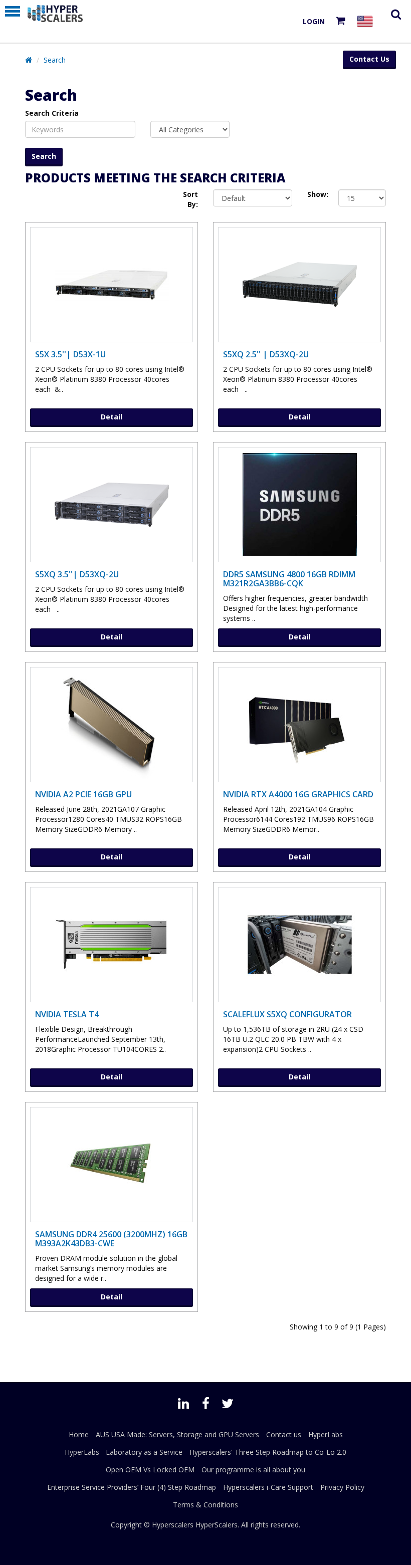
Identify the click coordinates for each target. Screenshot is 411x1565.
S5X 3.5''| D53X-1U (70, 354)
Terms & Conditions (205, 1504)
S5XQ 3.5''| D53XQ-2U (77, 574)
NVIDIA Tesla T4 (67, 1014)
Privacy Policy (342, 1487)
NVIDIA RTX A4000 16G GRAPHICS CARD (298, 794)
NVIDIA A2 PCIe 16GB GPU (83, 794)
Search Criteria (52, 113)
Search (55, 60)
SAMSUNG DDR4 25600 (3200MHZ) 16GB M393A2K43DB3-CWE (111, 1239)
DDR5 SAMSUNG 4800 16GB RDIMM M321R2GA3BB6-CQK (289, 579)
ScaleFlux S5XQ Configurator (287, 1014)
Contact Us (369, 59)
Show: (315, 194)
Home (79, 1434)
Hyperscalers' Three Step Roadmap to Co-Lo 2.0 (267, 1452)
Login (314, 21)
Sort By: (190, 199)
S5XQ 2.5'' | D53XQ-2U (266, 354)
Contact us (283, 1434)
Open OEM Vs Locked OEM (150, 1469)
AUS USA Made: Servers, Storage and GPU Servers (177, 1434)
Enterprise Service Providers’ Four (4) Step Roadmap (131, 1487)
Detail (111, 416)
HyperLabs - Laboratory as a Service (123, 1452)
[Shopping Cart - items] (342, 21)
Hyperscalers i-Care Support (268, 1487)
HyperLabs (325, 1434)
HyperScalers (216, 1524)
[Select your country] (367, 21)
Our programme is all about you (253, 1469)
